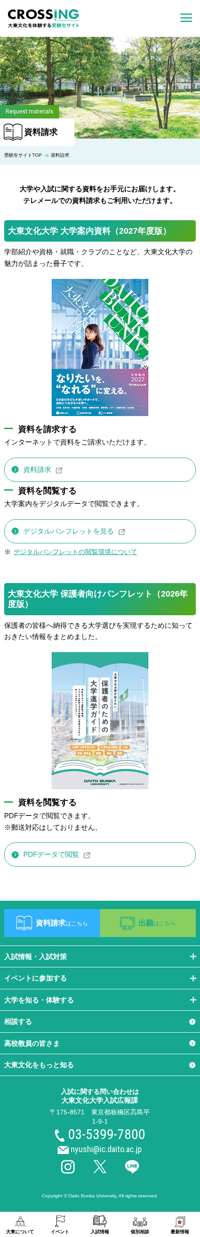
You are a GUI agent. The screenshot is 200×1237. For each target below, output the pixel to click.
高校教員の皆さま (32, 1043)
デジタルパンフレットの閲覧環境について (75, 552)
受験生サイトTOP (23, 155)
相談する (18, 1021)
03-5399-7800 (106, 1134)
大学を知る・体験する (39, 1000)
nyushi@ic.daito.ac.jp (106, 1149)
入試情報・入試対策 (35, 956)
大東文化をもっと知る (39, 1065)
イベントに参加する (35, 978)
